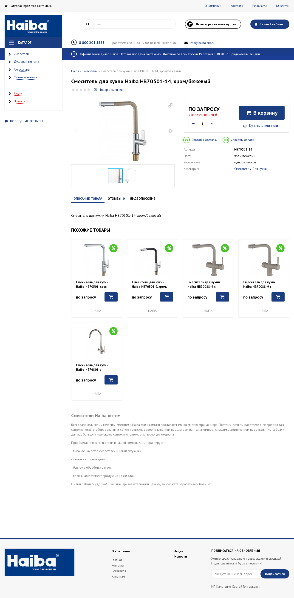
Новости (19, 101)
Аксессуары (22, 69)
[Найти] (87, 24)
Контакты (237, 6)
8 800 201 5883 (92, 42)
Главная (117, 560)
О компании (213, 6)
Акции (18, 93)
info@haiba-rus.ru (202, 43)
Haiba (75, 71)
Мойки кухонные (25, 77)
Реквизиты (259, 6)
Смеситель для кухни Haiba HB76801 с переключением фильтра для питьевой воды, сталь (95, 367)
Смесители (21, 54)
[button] (170, 105)
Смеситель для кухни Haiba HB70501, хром (92, 284)
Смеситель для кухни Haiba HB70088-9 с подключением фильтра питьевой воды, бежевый (206, 284)
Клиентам (282, 6)
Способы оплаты (242, 140)
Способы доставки (205, 140)
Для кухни (259, 169)
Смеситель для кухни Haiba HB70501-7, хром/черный (149, 284)
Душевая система (26, 62)
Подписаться (275, 574)
